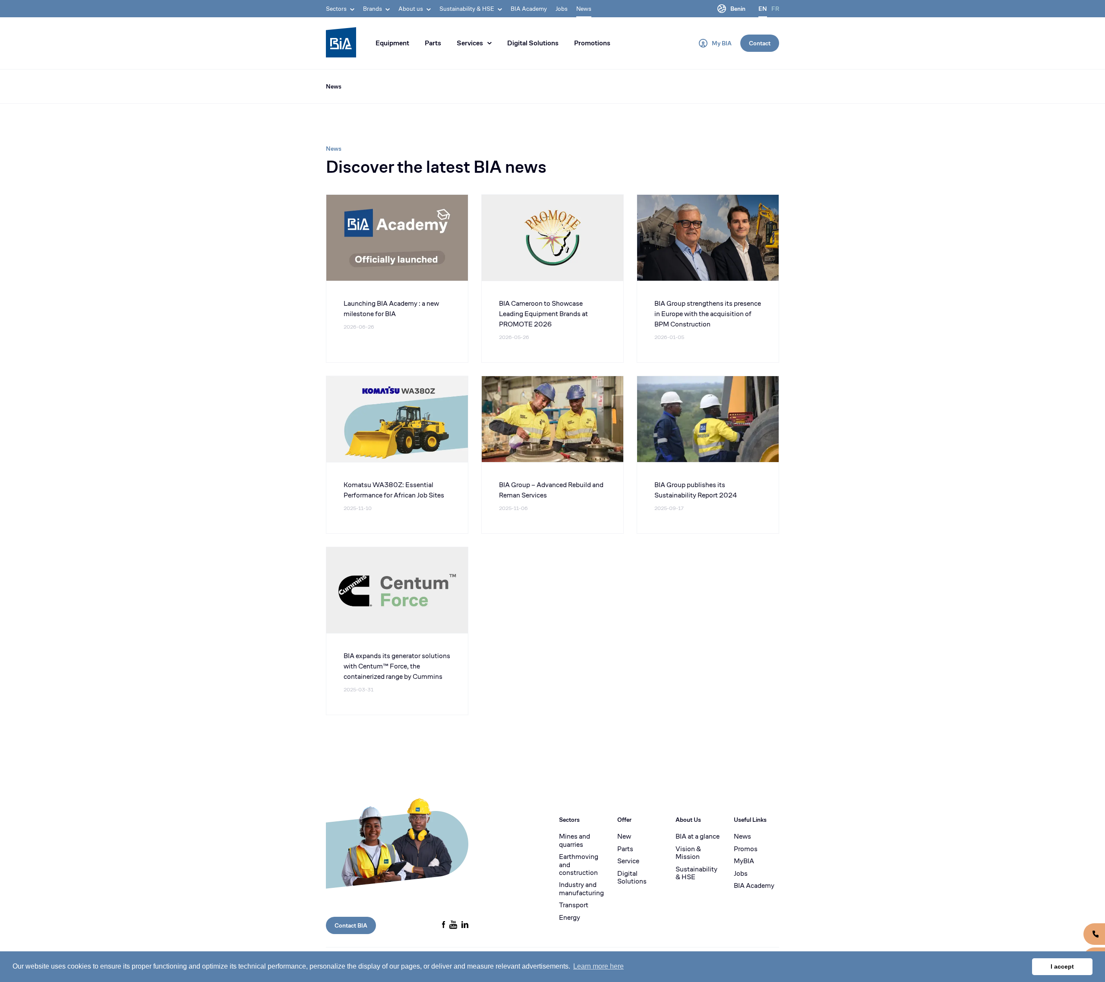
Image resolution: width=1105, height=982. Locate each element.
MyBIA (744, 861)
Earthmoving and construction (578, 865)
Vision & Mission (688, 853)
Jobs (562, 9)
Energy (569, 918)
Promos (746, 849)
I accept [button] (1062, 966)
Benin (737, 9)
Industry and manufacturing (581, 889)
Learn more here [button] (598, 966)
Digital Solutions (533, 43)
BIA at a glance (698, 836)
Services (470, 43)
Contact (759, 43)
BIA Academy (529, 9)
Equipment (392, 43)
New (624, 836)
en (762, 9)
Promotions (592, 43)
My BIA (722, 43)
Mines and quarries (574, 841)
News (583, 9)
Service (628, 861)
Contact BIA (351, 925)
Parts (433, 43)
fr (775, 9)
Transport (573, 905)
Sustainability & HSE (696, 873)
